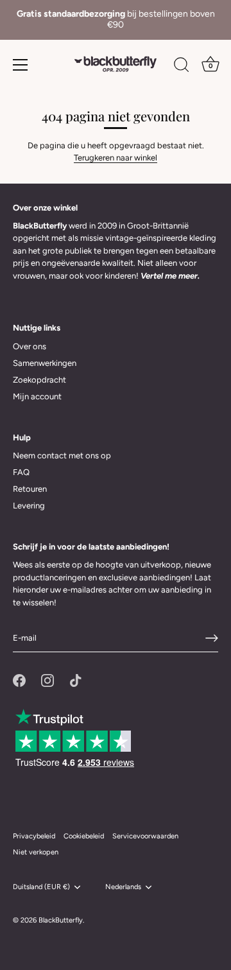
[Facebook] (19, 679)
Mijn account (37, 396)
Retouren (30, 489)
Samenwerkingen (44, 363)
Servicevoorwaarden (145, 836)
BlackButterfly (60, 920)
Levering (29, 505)
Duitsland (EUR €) (41, 887)
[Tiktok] (75, 679)
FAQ (21, 472)
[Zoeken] (181, 67)
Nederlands (123, 887)
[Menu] (20, 65)
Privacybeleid (34, 836)
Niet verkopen (35, 852)
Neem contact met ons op (62, 455)
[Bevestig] (211, 638)
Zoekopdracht (39, 380)
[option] (115, 20)
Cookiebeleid (84, 836)
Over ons (29, 346)
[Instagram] (47, 679)
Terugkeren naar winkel (115, 157)
